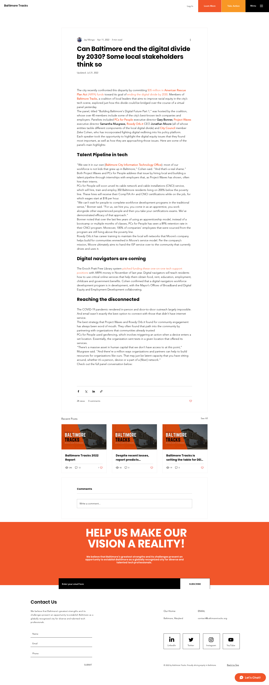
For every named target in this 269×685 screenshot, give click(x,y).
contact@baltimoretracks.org (212, 618)
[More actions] (190, 40)
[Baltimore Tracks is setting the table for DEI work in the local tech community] (185, 436)
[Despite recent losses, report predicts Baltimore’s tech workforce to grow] (134, 436)
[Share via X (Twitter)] (86, 391)
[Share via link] (101, 391)
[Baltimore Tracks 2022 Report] (83, 436)
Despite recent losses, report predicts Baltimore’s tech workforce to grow (132, 458)
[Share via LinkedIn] (93, 391)
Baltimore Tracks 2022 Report (82, 458)
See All (204, 418)
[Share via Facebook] (78, 391)
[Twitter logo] (191, 640)
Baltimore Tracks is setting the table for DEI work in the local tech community (183, 458)
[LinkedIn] (172, 640)
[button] (253, 6)
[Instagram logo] (211, 640)
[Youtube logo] (231, 640)
